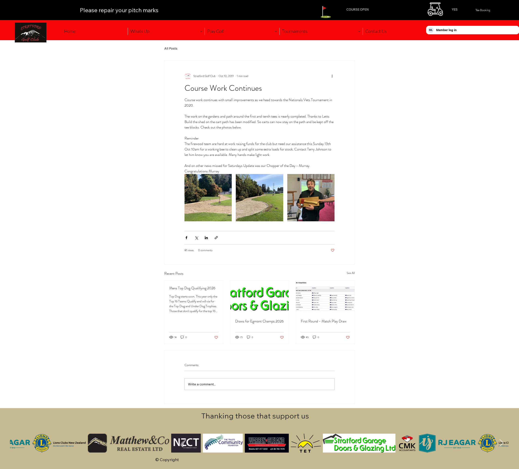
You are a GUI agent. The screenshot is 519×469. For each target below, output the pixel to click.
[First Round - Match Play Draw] (325, 297)
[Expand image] (208, 197)
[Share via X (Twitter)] (196, 238)
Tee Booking (482, 10)
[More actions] (332, 76)
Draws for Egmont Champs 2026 (259, 321)
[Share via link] (216, 238)
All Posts (170, 48)
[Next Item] (501, 443)
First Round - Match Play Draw (323, 321)
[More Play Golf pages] (276, 31)
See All (351, 273)
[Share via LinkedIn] (206, 238)
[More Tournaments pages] (359, 31)
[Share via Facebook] (186, 238)
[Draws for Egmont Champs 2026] (259, 297)
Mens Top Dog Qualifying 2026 (192, 288)
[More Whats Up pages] (201, 31)
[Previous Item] (17, 443)
